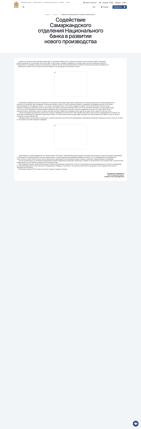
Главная (47, 14)
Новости (55, 14)
